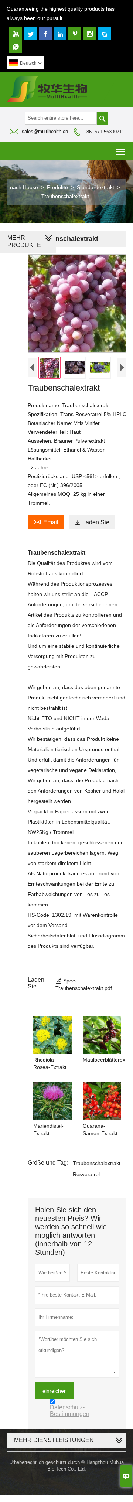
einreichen (54, 1391)
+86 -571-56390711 (103, 131)
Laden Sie (92, 522)
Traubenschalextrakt (96, 1163)
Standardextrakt (95, 187)
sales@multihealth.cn (45, 131)
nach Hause (24, 187)
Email (45, 521)
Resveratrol (86, 1174)
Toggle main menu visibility (120, 151)
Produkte (57, 187)
